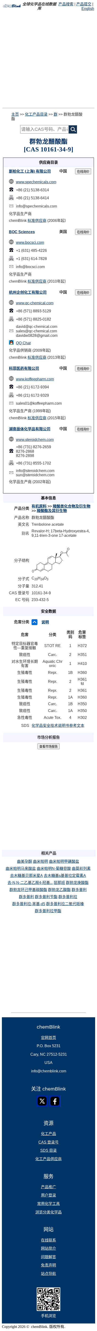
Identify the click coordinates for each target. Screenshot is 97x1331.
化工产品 (48, 1134)
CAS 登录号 (48, 1142)
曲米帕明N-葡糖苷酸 (54, 869)
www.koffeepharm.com (35, 379)
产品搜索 (65, 4)
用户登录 (48, 1195)
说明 (45, 622)
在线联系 (48, 1240)
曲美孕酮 (24, 861)
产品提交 (83, 4)
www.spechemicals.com (36, 182)
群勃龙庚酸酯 (77, 883)
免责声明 (48, 1265)
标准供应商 (37, 221)
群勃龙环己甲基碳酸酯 (28, 890)
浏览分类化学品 (48, 1212)
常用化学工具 (48, 1204)
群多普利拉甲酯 (48, 911)
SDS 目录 (48, 1150)
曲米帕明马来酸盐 (21, 869)
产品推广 (48, 1187)
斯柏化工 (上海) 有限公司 (30, 171)
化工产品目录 (36, 114)
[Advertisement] (48, 59)
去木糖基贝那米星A (26, 876)
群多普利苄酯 (46, 897)
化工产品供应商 (48, 1159)
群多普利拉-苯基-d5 (28, 904)
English (87, 9)
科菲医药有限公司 (24, 368)
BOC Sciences (22, 232)
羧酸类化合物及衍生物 (71, 506)
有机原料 (39, 506)
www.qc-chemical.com (34, 303)
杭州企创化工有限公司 (28, 292)
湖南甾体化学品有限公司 (29, 429)
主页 (15, 114)
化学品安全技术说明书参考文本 (58, 726)
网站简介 (48, 1248)
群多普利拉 (67, 897)
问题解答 (48, 1257)
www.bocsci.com (30, 242)
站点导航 (48, 1274)
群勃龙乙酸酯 (59, 890)
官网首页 (48, 1038)
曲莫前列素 (81, 869)
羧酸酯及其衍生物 (52, 511)
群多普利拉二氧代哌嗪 (65, 904)
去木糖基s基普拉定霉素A (65, 876)
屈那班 (59, 883)
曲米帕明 (40, 861)
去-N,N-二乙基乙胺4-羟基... (30, 883)
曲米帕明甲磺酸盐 (64, 861)
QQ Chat (23, 343)
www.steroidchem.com (35, 440)
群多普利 (79, 890)
